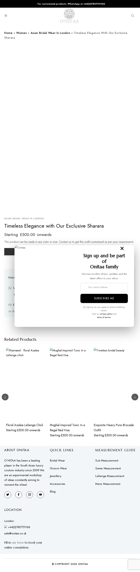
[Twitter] (7, 494)
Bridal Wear (57, 460)
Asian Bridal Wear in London (50, 33)
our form (18, 542)
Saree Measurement (108, 468)
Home (8, 33)
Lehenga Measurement (109, 476)
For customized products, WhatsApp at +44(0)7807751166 (71, 3)
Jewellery (55, 476)
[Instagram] (29, 494)
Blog (53, 491)
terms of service (103, 317)
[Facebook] (18, 494)
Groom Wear (58, 468)
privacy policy (106, 313)
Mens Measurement (107, 483)
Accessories (57, 483)
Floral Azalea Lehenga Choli (24, 425)
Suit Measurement (106, 460)
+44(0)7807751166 (19, 527)
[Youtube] (40, 494)
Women (21, 33)
